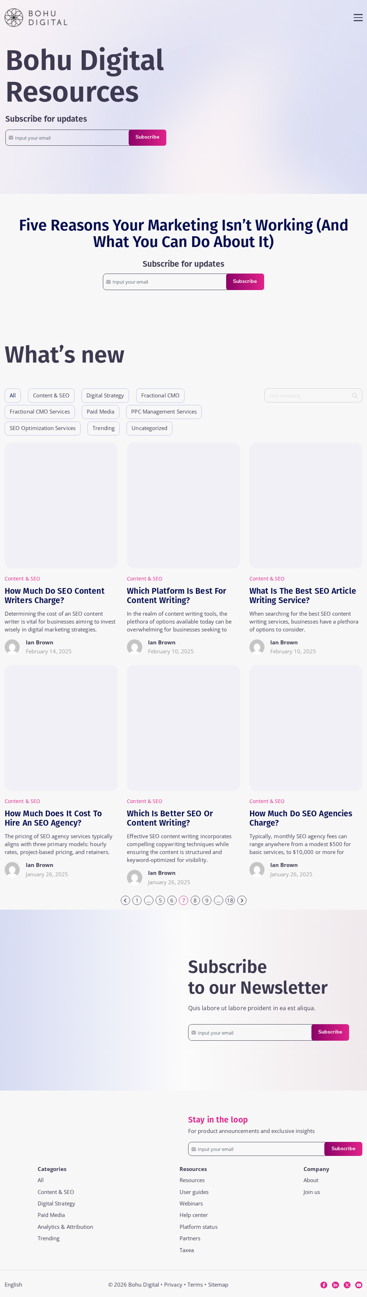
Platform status (199, 1226)
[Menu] (358, 17)
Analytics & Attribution (66, 1226)
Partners (190, 1238)
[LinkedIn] (335, 1285)
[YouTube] (359, 1285)
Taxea (187, 1250)
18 (230, 900)
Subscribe (147, 137)
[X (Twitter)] (347, 1285)
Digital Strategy (56, 1203)
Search (357, 395)
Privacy (173, 1284)
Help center (194, 1215)
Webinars (191, 1203)
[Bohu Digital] (35, 17)
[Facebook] (324, 1285)
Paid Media (51, 1215)
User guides (194, 1192)
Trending (49, 1238)
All (13, 395)
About (311, 1180)
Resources (192, 1180)
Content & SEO (56, 1192)
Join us (312, 1192)
